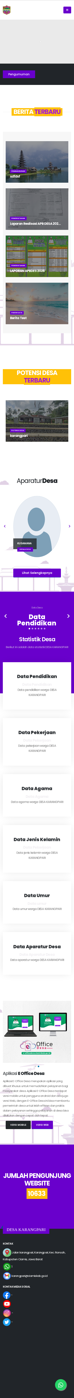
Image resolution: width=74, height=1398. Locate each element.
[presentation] (5, 526)
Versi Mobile (18, 1124)
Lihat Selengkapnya (37, 573)
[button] (29, 628)
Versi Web (42, 1124)
